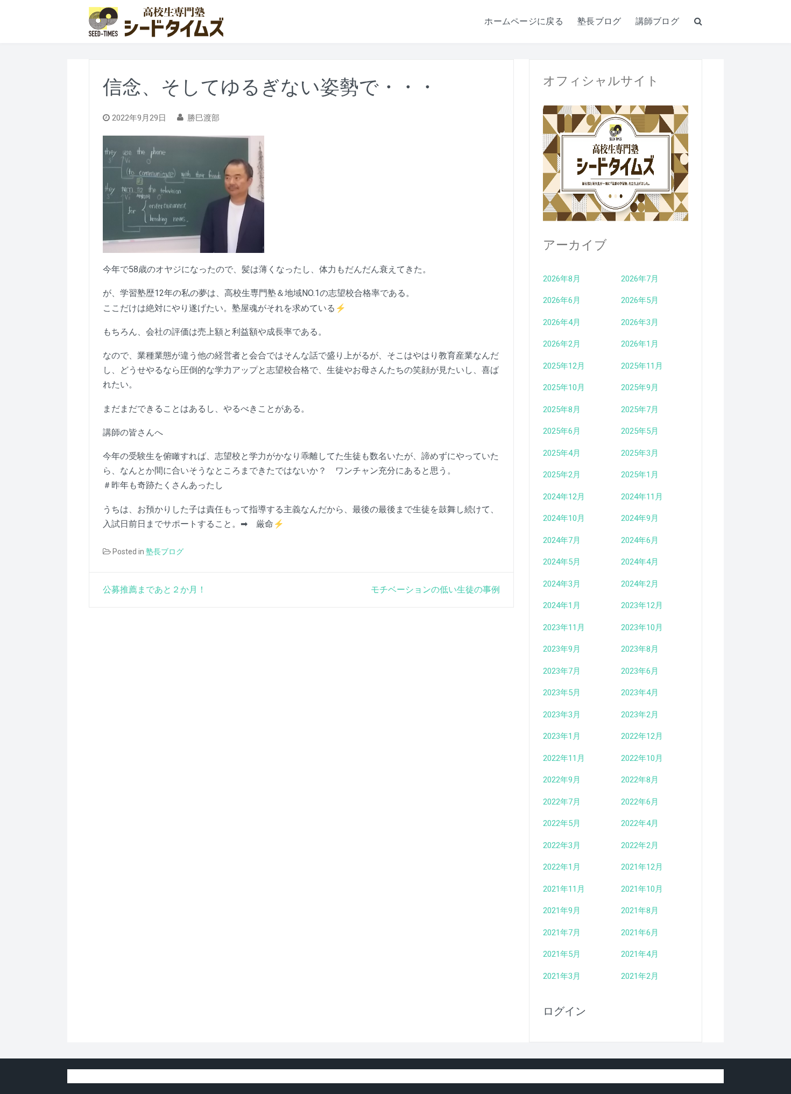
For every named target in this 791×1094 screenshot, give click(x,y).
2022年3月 (562, 845)
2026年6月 (562, 300)
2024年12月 (564, 497)
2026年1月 (640, 344)
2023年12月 (642, 605)
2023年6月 (640, 671)
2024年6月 (640, 540)
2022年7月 (562, 802)
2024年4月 (640, 562)
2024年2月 (640, 584)
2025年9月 (640, 387)
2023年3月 (562, 714)
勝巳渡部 (203, 118)
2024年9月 (640, 518)
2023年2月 (640, 714)
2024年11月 (642, 497)
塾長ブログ (599, 21)
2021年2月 (640, 976)
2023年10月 (642, 627)
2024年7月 (562, 540)
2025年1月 (640, 474)
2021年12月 (642, 867)
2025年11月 (642, 366)
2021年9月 (562, 910)
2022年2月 (640, 845)
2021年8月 (640, 910)
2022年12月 (642, 736)
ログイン (564, 1011)
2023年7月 (562, 671)
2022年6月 (640, 802)
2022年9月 (562, 780)
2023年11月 (564, 627)
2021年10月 (642, 889)
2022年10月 (642, 758)
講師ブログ (657, 21)
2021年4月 (640, 954)
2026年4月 (562, 322)
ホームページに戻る (523, 21)
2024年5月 (562, 562)
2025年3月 (640, 453)
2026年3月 (640, 322)
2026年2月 (562, 344)
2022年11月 (564, 758)
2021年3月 (562, 976)
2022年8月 (640, 780)
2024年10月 (564, 518)
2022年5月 (562, 823)
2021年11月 (564, 889)
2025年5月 (640, 431)
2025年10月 (564, 387)
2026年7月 (640, 279)
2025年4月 (562, 453)
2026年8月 (562, 279)
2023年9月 (562, 649)
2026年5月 (640, 300)
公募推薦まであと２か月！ (154, 589)
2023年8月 (640, 649)
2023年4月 (640, 692)
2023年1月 (562, 736)
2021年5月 (562, 954)
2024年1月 (562, 605)
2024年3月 (562, 584)
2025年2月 (562, 474)
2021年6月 (640, 932)
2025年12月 (564, 366)
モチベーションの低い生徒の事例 (435, 589)
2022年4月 (640, 823)
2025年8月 (562, 409)
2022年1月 (562, 867)
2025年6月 (562, 431)
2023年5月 (562, 692)
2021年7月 (562, 932)
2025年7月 (640, 409)
